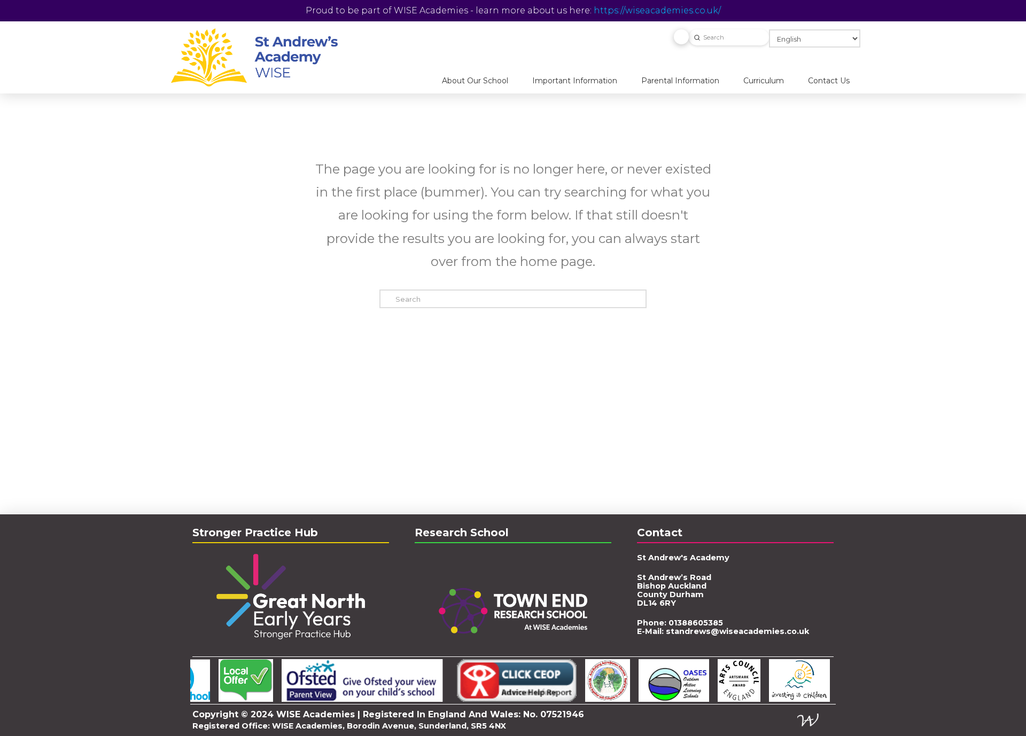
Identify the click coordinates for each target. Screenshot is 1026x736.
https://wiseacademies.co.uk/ (657, 10)
